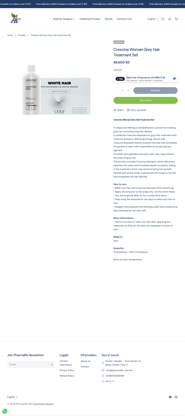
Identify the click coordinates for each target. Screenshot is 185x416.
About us (85, 361)
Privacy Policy (67, 370)
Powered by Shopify (43, 403)
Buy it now (145, 100)
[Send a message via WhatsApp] (4, 411)
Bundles (22, 35)
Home (10, 35)
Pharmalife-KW (24, 403)
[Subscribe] (52, 364)
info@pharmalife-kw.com (119, 370)
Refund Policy (67, 375)
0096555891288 (114, 375)
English (151, 18)
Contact (85, 366)
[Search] (163, 19)
